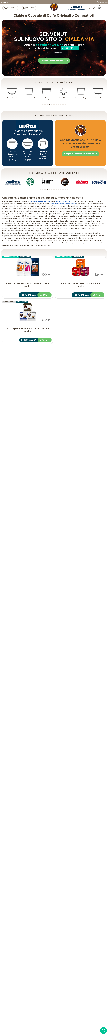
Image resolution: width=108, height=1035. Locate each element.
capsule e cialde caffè (40, 201)
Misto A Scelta (9, 302)
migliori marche (63, 201)
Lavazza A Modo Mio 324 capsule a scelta (80, 285)
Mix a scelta (25, 257)
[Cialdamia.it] (54, 8)
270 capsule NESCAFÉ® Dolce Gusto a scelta (28, 330)
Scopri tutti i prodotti (52, 60)
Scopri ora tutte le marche (79, 153)
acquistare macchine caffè (63, 203)
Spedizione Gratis (10, 257)
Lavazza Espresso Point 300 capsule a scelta (27, 285)
